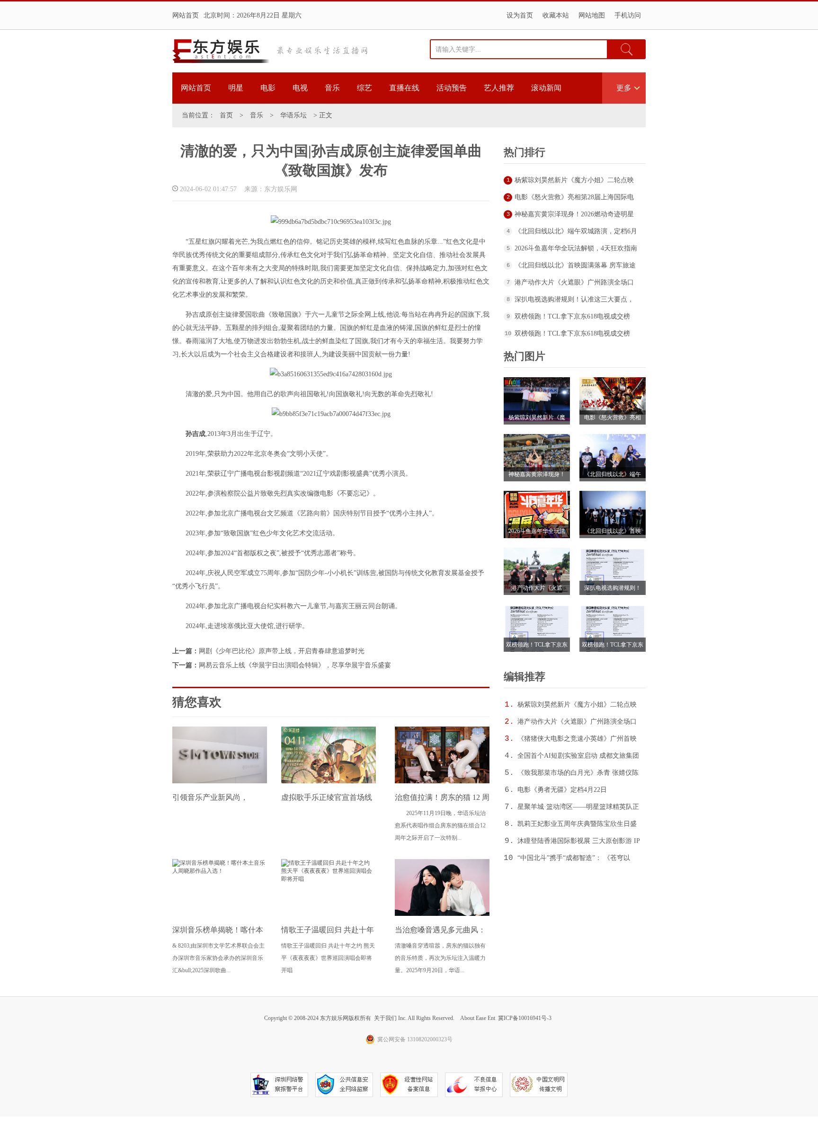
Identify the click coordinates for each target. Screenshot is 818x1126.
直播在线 (404, 88)
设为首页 (520, 15)
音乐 (332, 88)
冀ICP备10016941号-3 (524, 1018)
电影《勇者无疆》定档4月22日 (562, 789)
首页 (226, 115)
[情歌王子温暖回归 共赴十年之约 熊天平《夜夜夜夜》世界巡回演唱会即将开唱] (328, 879)
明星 (235, 88)
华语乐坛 (293, 115)
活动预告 (451, 88)
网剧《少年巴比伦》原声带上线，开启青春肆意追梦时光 (282, 651)
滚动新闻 (546, 88)
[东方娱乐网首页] (221, 51)
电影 (268, 88)
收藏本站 (555, 15)
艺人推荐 (499, 88)
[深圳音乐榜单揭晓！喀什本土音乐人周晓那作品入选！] (219, 871)
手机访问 (627, 15)
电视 (300, 88)
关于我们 (385, 1018)
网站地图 (591, 15)
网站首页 (185, 15)
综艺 (364, 88)
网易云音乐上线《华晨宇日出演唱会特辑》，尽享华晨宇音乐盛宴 (295, 665)
